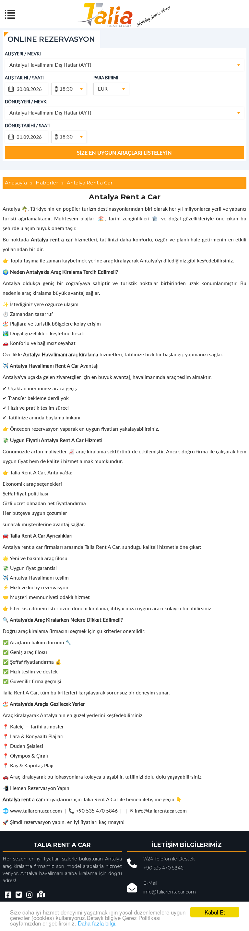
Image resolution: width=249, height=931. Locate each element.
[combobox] (124, 65)
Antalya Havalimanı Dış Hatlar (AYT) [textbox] (50, 64)
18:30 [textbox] (66, 88)
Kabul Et (215, 912)
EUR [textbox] (103, 88)
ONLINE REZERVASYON (51, 39)
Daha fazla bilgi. (97, 923)
